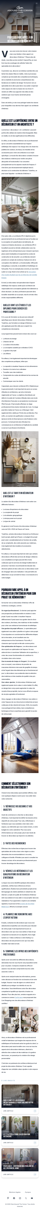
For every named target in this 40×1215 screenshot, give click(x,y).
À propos (28, 1192)
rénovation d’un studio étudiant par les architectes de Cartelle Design (19, 275)
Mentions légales (15, 1192)
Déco (20, 32)
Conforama (19, 997)
